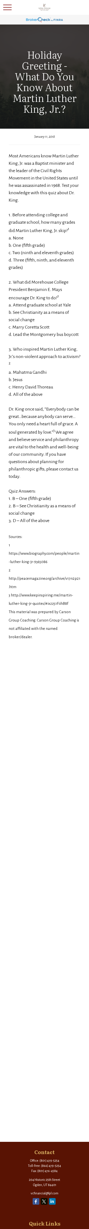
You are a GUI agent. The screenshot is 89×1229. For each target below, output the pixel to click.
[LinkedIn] (52, 1201)
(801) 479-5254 (49, 1160)
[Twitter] (44, 1201)
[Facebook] (36, 1201)
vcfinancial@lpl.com (44, 1193)
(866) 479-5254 (51, 1166)
